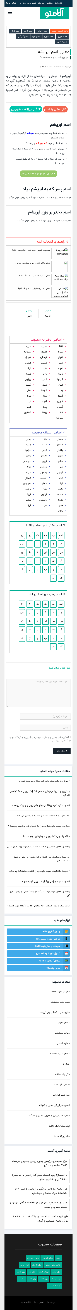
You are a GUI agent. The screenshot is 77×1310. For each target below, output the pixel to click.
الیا (29, 401)
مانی (60, 478)
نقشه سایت (25, 1302)
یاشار (60, 450)
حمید (60, 505)
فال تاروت (37, 1265)
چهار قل (66, 1064)
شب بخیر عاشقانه (60, 1002)
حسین (43, 478)
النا (61, 412)
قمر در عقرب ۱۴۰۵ (60, 991)
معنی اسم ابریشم (53, 52)
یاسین (43, 455)
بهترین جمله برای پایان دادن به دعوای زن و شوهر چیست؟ (39, 826)
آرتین (44, 494)
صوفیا (59, 418)
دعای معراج (64, 1022)
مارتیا (44, 483)
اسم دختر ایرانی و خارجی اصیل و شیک (49, 1115)
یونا (29, 467)
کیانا (60, 352)
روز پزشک (56, 1278)
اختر (29, 316)
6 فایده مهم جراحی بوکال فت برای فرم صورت (46, 881)
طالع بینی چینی (53, 1265)
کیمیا (60, 379)
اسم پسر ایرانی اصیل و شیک (54, 1105)
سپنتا (44, 505)
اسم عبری (62, 36)
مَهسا (44, 390)
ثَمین (60, 407)
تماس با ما (11, 3)
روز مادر (32, 1278)
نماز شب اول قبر (61, 1095)
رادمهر (44, 472)
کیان (44, 450)
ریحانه (27, 352)
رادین (28, 439)
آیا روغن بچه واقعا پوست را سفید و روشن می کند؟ (42, 815)
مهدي (28, 478)
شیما (60, 368)
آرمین (60, 472)
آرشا (61, 483)
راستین (43, 500)
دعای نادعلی (63, 1043)
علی (61, 467)
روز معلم (43, 1278)
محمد (60, 494)
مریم (28, 346)
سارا (29, 390)
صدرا (44, 444)
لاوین (60, 401)
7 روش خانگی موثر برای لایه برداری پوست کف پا (44, 781)
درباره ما (23, 3)
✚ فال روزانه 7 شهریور (26, 109)
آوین (28, 407)
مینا (61, 363)
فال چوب (24, 1265)
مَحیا (44, 379)
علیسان (27, 461)
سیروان (27, 483)
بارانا (44, 374)
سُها (45, 368)
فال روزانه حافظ (62, 1136)
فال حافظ (58, 3)
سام (60, 461)
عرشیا (28, 450)
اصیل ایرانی (42, 31)
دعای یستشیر (62, 1033)
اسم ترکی (15, 31)
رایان (28, 455)
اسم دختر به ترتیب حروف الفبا (34, 288)
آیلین (28, 363)
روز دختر (21, 1272)
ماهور (60, 444)
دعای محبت (32, 1258)
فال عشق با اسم (55, 109)
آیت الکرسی (55, 1285)
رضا (45, 489)
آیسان (43, 357)
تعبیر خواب (31, 3)
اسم (58, 1258)
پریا (45, 407)
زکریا (60, 500)
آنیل (60, 357)
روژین (28, 379)
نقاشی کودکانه (62, 1084)
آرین (44, 461)
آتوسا (44, 401)
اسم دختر (41, 3)
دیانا (60, 374)
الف (61, 535)
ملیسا (44, 363)
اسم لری (36, 36)
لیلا (29, 368)
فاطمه (43, 352)
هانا (29, 396)
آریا (29, 494)
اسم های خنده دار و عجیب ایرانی (33, 263)
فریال (28, 357)
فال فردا (31, 1272)
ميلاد (28, 472)
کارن (60, 455)
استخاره (50, 3)
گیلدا (28, 385)
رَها (61, 390)
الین (61, 385)
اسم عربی (48, 36)
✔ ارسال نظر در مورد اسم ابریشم (38, 173)
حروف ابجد (44, 1272)
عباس (28, 500)
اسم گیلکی (23, 36)
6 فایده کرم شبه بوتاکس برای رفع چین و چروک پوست (41, 805)
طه (45, 439)
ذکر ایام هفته (62, 1074)
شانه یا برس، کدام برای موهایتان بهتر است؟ (46, 836)
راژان (60, 511)
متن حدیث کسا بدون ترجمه (55, 1012)
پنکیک (22, 1278)
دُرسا (28, 374)
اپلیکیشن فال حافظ (59, 1126)
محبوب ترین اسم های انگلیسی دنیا (31, 250)
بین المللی (62, 41)
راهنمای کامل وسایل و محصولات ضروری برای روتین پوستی (38, 846)
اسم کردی (28, 31)
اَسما (60, 396)
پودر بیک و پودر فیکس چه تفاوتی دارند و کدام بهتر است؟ (38, 905)
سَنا (45, 396)
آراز (29, 505)
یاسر (60, 489)
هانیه (44, 346)
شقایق (27, 412)
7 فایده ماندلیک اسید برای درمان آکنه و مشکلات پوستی (39, 871)
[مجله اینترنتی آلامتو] (54, 13)
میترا (44, 385)
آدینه (48, 316)
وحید (28, 489)
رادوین (43, 467)
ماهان (60, 439)
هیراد (28, 444)
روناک (44, 412)
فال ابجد (56, 1272)
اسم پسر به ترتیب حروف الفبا (34, 275)
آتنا (61, 346)
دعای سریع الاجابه (60, 1053)
